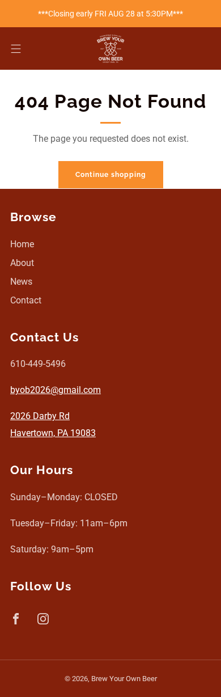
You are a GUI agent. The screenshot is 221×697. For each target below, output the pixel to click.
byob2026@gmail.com (55, 390)
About (22, 262)
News (21, 281)
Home (22, 244)
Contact (25, 300)
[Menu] (16, 48)
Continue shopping (110, 175)
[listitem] (111, 13)
